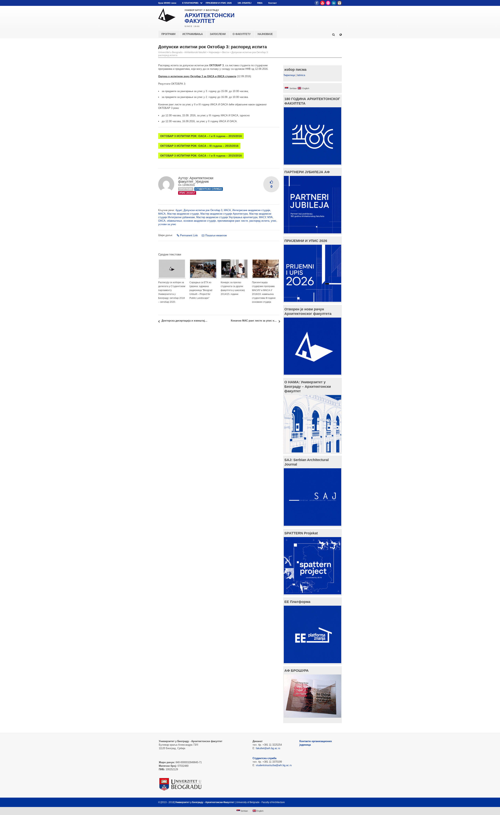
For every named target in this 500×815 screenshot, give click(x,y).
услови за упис (167, 224)
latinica (301, 75)
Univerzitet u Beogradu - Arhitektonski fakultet (182, 52)
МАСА (162, 213)
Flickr (328, 3)
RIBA (259, 3)
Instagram (339, 3)
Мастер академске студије (183, 213)
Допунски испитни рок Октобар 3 (203, 210)
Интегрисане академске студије (251, 210)
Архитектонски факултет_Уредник (195, 180)
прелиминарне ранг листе (232, 220)
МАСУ (262, 217)
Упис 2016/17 (187, 193)
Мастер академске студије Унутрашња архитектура (226, 217)
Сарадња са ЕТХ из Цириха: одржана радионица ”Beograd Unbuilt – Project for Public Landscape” (200, 290)
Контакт (272, 3)
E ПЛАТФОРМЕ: (190, 3)
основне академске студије (199, 220)
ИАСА (227, 210)
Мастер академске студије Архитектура (224, 213)
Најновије (214, 52)
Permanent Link (189, 235)
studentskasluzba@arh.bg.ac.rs (274, 765)
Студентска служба (208, 189)
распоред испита (259, 220)
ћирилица (289, 75)
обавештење (174, 220)
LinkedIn (333, 3)
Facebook (316, 3)
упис (273, 220)
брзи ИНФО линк (167, 3)
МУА (270, 217)
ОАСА (161, 220)
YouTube (322, 3)
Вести (225, 52)
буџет (179, 210)
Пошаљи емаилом (216, 235)
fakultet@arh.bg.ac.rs (268, 748)
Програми (185, 189)
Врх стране (331, 802)
